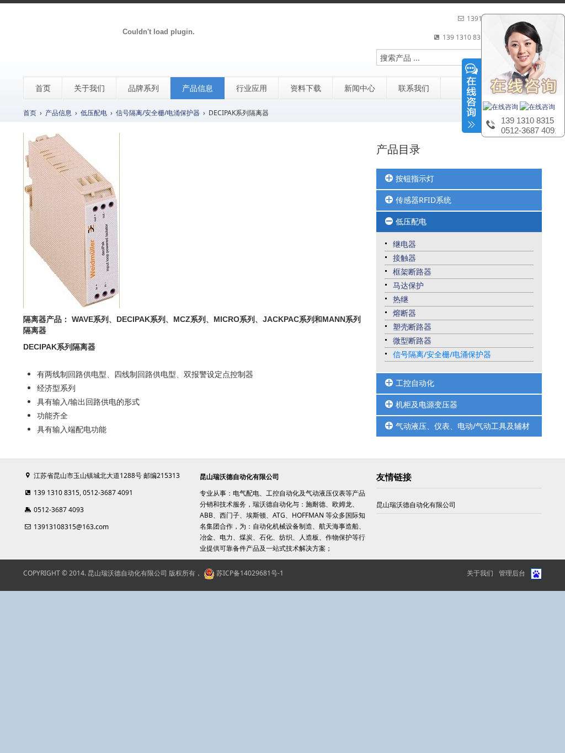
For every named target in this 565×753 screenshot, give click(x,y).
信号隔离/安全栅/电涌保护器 (158, 112)
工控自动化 (413, 383)
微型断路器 (412, 340)
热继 (400, 299)
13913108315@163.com (71, 526)
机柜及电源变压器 (425, 404)
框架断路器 (412, 271)
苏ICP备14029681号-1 (249, 573)
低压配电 (94, 112)
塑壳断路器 (412, 326)
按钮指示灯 (413, 178)
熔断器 (404, 313)
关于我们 (480, 573)
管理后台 (512, 573)
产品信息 (58, 112)
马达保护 (408, 285)
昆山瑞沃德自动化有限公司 (416, 504)
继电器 (404, 244)
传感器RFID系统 (422, 200)
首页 (29, 112)
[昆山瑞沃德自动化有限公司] (158, 33)
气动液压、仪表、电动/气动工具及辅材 (461, 426)
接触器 (404, 257)
